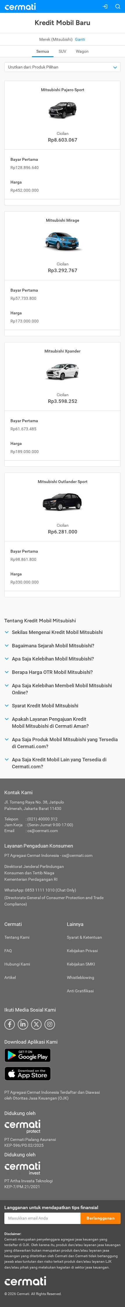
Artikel (10, 977)
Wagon (82, 51)
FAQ (8, 950)
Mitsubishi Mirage (62, 220)
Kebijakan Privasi (82, 950)
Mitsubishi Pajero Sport (62, 89)
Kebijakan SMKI (81, 964)
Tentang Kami (16, 937)
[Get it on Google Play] (62, 1055)
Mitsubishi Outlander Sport (63, 481)
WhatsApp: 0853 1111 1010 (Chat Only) (40, 890)
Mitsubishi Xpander (62, 351)
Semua (42, 51)
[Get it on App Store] (62, 1074)
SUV (62, 51)
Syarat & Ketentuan (84, 937)
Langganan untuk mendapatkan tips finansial (51, 1207)
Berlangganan (101, 1218)
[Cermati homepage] (25, 1280)
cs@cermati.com (42, 830)
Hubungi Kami (17, 964)
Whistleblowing (80, 977)
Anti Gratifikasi (80, 991)
